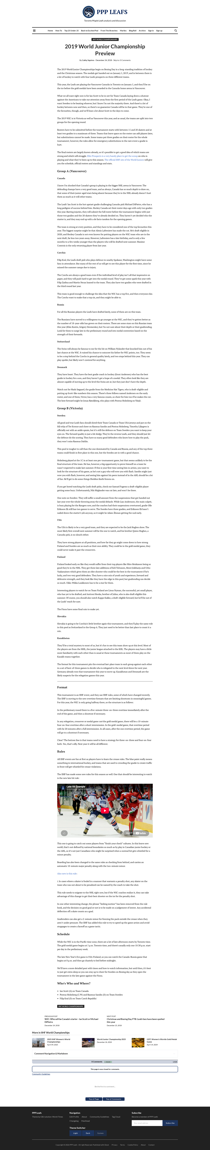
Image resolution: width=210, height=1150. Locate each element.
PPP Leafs (112, 12)
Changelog (74, 1121)
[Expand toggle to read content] (174, 1053)
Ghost (106, 1145)
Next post (111, 1016)
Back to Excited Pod (89, 30)
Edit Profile (74, 1117)
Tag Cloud (116, 1117)
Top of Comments (113, 1099)
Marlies (123, 30)
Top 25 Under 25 (71, 30)
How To (58, 30)
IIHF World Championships (105, 39)
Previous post (51, 1016)
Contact (151, 1145)
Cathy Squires (86, 60)
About (84, 1117)
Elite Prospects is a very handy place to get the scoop (112, 156)
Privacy (114, 1145)
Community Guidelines (99, 1117)
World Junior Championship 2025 (111, 1039)
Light (75, 1133)
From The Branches (109, 30)
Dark (88, 1133)
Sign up (159, 30)
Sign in (151, 30)
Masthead (85, 1121)
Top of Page (94, 1099)
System (100, 1133)
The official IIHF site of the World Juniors (124, 159)
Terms (122, 1145)
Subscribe (170, 1123)
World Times (57, 1117)
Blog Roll (132, 30)
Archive (142, 30)
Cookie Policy (133, 1145)
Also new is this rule (67, 873)
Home (50, 30)
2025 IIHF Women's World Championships (58, 1040)
